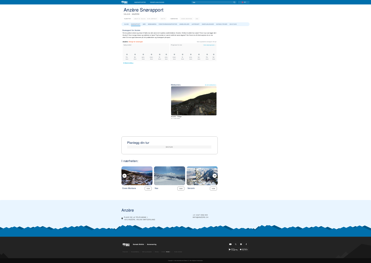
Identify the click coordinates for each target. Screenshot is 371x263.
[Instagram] (241, 244)
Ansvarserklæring (135, 251)
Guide (126, 24)
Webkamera (152, 24)
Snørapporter (140, 2)
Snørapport (135, 24)
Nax (197, 18)
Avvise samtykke (178, 251)
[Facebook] (246, 244)
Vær (144, 24)
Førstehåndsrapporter (168, 24)
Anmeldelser (184, 24)
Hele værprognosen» (209, 45)
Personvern (125, 251)
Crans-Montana (186, 18)
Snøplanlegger (208, 24)
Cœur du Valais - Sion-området (145, 18)
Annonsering (151, 244)
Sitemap (157, 251)
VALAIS (127, 14)
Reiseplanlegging (157, 2)
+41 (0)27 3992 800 (200, 215)
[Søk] (234, 2)
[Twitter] (236, 244)
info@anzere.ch (200, 217)
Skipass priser (221, 24)
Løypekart (196, 24)
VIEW (148, 188)
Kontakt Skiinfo (138, 244)
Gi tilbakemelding (128, 63)
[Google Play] (233, 249)
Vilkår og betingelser (147, 251)
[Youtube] (230, 244)
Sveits (163, 18)
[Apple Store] (243, 249)
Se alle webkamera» (211, 85)
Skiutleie (233, 24)
